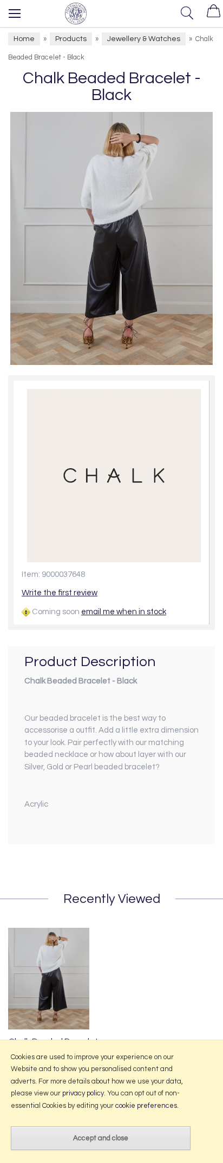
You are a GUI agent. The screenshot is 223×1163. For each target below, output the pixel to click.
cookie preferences (146, 1105)
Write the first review (59, 593)
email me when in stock (123, 612)
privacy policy (83, 1093)
